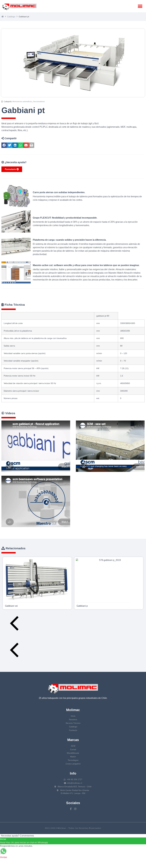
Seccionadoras (39, 102)
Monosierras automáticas (22, 102)
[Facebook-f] (70, 809)
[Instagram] (75, 809)
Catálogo (11, 16)
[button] (140, 6)
